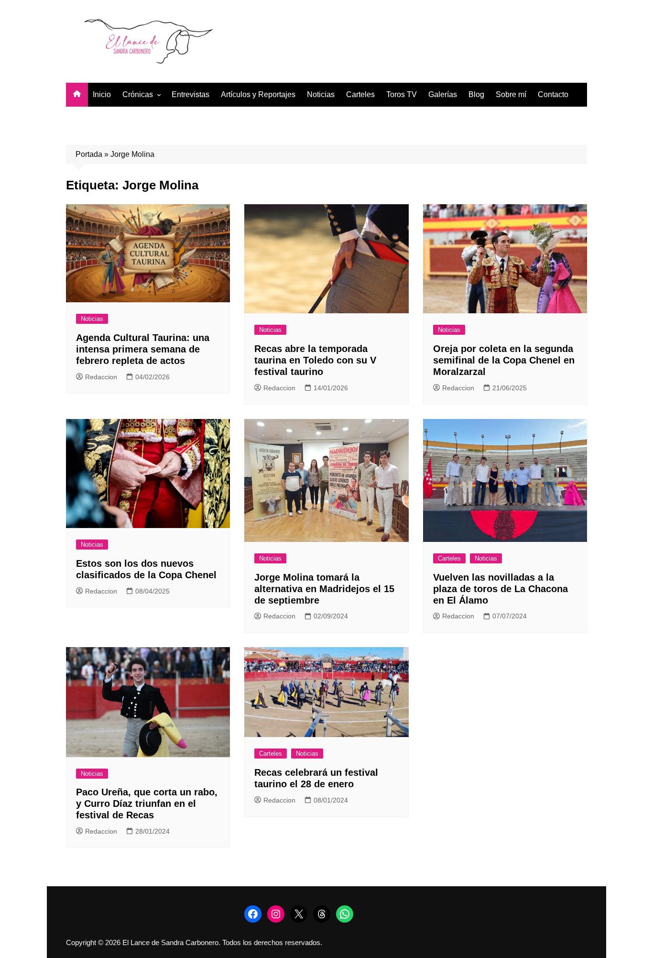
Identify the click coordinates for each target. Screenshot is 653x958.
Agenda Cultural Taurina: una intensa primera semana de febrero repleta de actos (142, 349)
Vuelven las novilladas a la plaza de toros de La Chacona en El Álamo (500, 589)
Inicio (102, 94)
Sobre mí (511, 94)
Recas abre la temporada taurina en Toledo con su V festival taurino (315, 360)
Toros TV (401, 94)
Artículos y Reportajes (258, 94)
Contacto (553, 94)
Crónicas (137, 94)
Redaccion (101, 377)
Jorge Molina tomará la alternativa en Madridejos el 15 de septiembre (324, 589)
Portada (89, 154)
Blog (476, 94)
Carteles (360, 94)
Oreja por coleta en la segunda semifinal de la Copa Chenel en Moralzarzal (504, 360)
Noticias (321, 94)
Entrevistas (190, 94)
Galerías (442, 94)
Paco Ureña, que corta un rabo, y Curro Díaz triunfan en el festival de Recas (147, 803)
